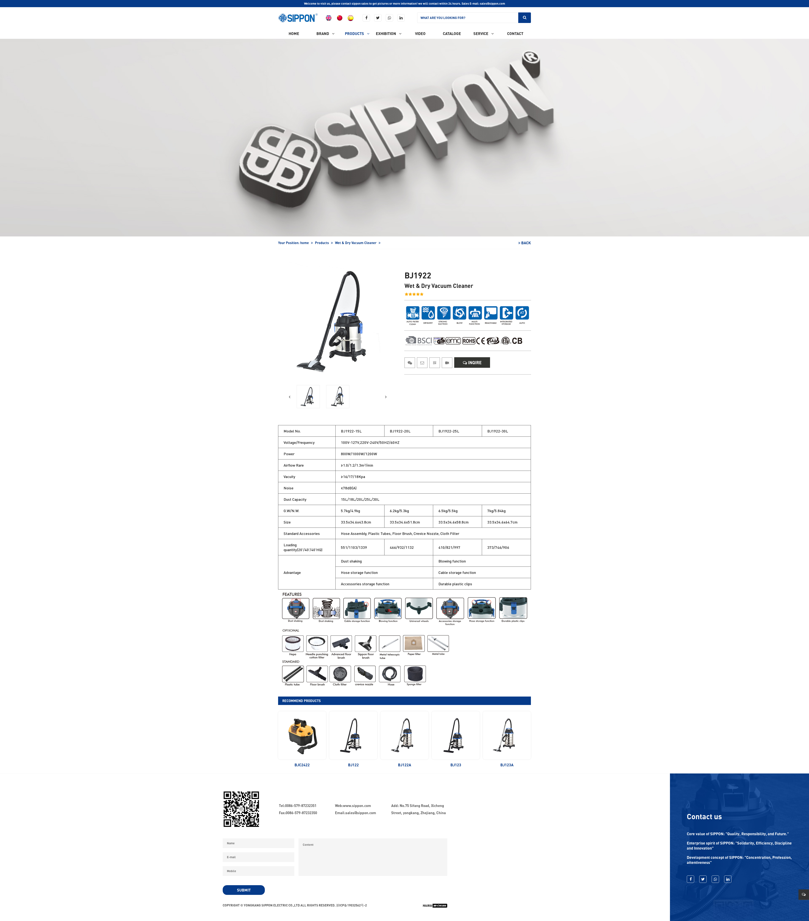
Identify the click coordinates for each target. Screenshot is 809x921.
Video (420, 33)
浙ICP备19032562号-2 (351, 905)
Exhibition (386, 33)
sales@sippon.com (361, 813)
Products (355, 33)
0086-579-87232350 (301, 813)
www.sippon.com (357, 805)
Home (294, 33)
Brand (323, 33)
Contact (515, 33)
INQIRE (474, 362)
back (525, 242)
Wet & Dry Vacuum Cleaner (355, 243)
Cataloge (452, 33)
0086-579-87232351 (300, 805)
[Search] (524, 17)
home (304, 243)
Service (481, 33)
